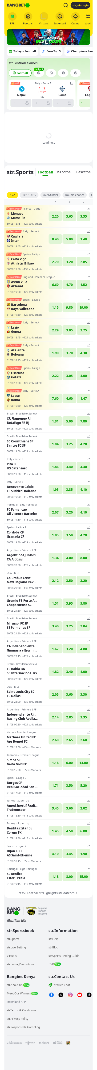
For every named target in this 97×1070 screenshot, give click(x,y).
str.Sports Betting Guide (63, 956)
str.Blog (53, 947)
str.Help (53, 939)
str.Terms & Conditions (21, 1010)
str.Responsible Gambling (23, 1027)
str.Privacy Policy (17, 1019)
